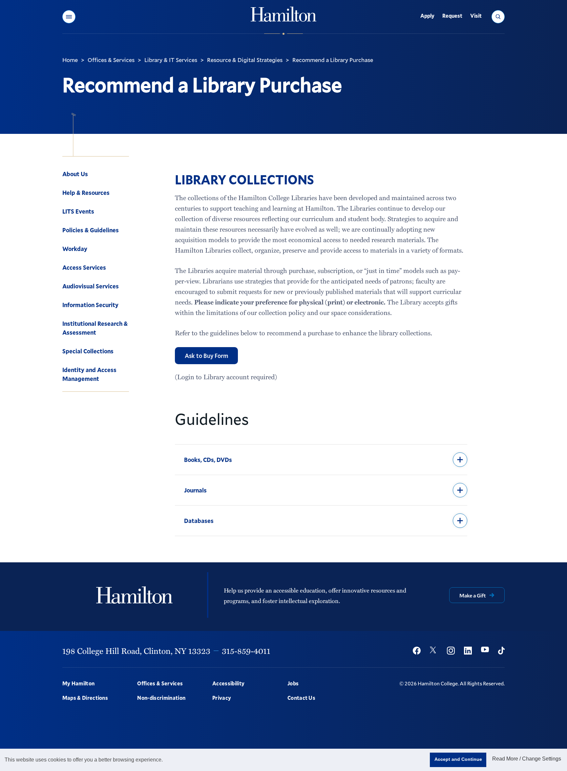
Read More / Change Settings (526, 758)
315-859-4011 (246, 650)
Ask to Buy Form (206, 356)
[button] (69, 17)
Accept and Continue (458, 759)
